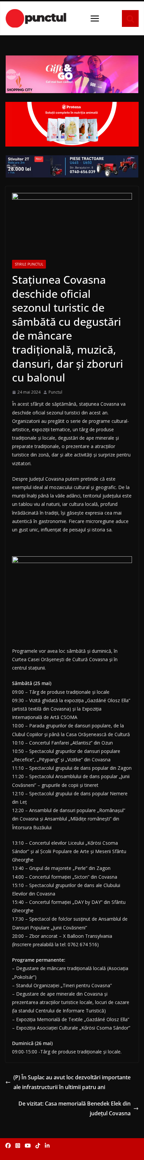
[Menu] (95, 18)
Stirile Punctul (29, 264)
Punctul (55, 392)
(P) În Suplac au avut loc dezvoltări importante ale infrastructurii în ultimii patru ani (72, 1082)
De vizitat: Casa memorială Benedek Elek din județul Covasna (74, 1108)
